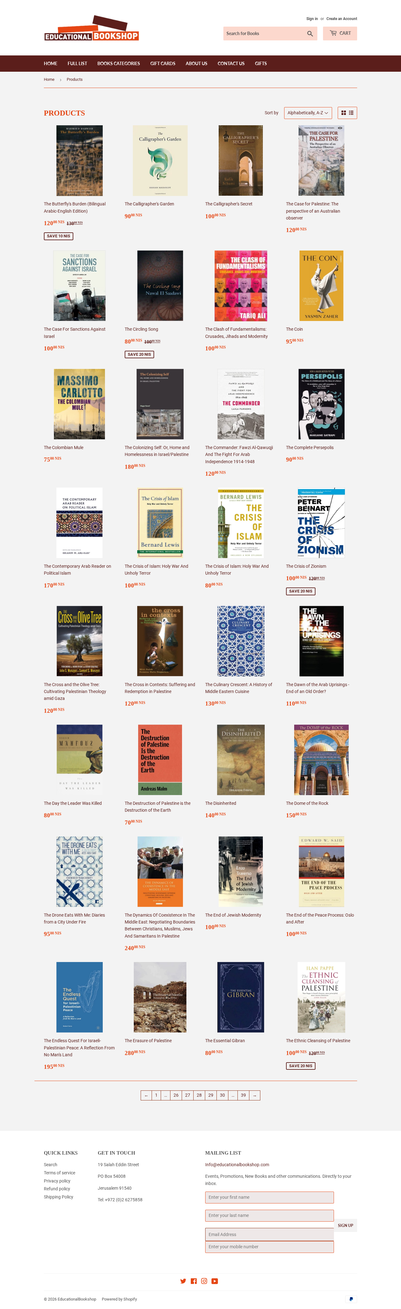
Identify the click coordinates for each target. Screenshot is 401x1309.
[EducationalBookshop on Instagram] (204, 1282)
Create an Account (341, 19)
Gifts (261, 63)
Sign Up (345, 1225)
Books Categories (118, 63)
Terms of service (59, 1172)
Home (50, 63)
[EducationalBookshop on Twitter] (183, 1282)
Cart (345, 33)
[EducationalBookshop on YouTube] (214, 1282)
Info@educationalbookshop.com (237, 1164)
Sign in (312, 19)
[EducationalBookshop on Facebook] (193, 1282)
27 (187, 1095)
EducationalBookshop (77, 1299)
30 (222, 1095)
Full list (77, 63)
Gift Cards (162, 63)
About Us (196, 63)
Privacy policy (57, 1180)
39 (243, 1095)
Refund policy (57, 1188)
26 (176, 1095)
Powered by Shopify (119, 1299)
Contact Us (231, 63)
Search (50, 1164)
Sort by (272, 112)
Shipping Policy (58, 1196)
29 (210, 1095)
